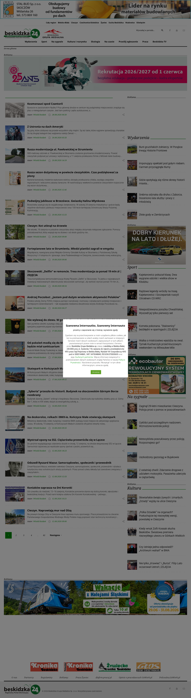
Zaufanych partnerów (84, 357)
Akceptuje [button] (96, 372)
